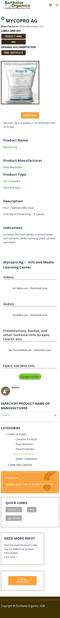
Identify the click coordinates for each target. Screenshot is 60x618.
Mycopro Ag (10, 147)
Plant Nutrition (12, 187)
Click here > (10, 557)
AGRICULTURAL (17, 434)
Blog (31, 509)
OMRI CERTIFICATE (13, 52)
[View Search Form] (57, 5)
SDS (14, 41)
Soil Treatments (25, 454)
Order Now (30, 115)
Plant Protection (25, 449)
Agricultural (14, 518)
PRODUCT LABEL (13, 36)
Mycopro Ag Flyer (30, 376)
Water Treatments (26, 459)
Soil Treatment (11, 181)
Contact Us (12, 484)
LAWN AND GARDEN (20, 465)
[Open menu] (51, 4)
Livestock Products (26, 439)
